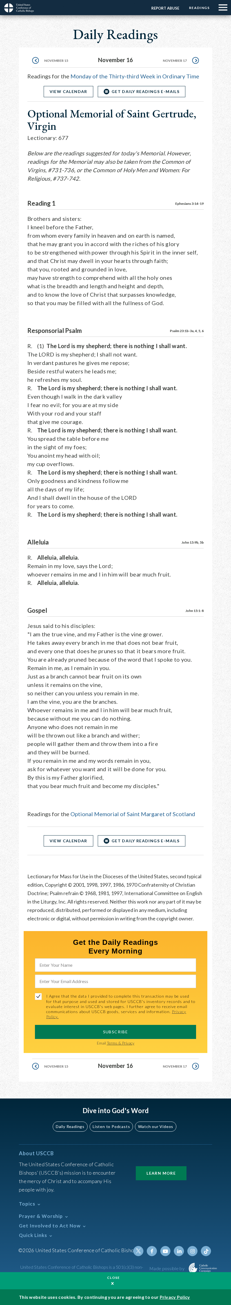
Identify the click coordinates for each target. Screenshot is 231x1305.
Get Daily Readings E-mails (145, 91)
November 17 (175, 60)
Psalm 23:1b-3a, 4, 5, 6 (187, 331)
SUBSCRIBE (115, 1031)
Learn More (161, 1173)
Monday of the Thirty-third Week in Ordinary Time (134, 76)
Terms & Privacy (120, 1043)
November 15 (56, 60)
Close (113, 1278)
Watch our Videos (155, 1126)
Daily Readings (70, 1126)
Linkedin (179, 1251)
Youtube (165, 1251)
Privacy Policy (175, 1297)
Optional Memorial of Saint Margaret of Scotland (132, 814)
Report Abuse (165, 8)
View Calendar (68, 91)
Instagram (192, 1251)
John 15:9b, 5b (192, 542)
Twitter (138, 1251)
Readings (199, 8)
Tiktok (206, 1251)
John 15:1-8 (194, 611)
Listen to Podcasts (111, 1126)
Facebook (152, 1251)
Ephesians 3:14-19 (189, 203)
